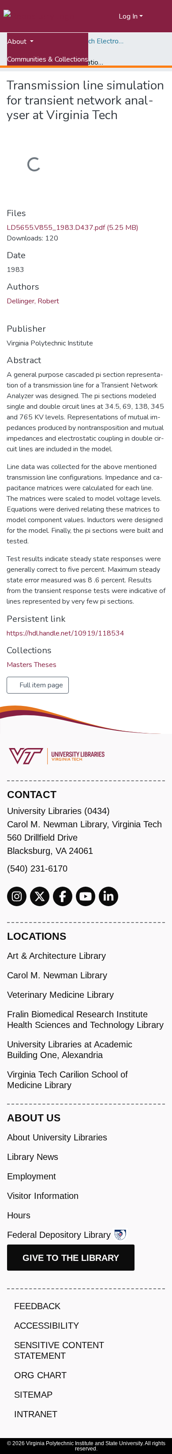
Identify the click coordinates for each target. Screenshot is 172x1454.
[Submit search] (101, 16)
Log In (128, 16)
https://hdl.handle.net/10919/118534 (65, 633)
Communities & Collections (47, 59)
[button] (112, 16)
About (17, 42)
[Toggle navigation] (159, 16)
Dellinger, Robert (33, 301)
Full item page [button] (40, 685)
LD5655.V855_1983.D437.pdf (72, 228)
